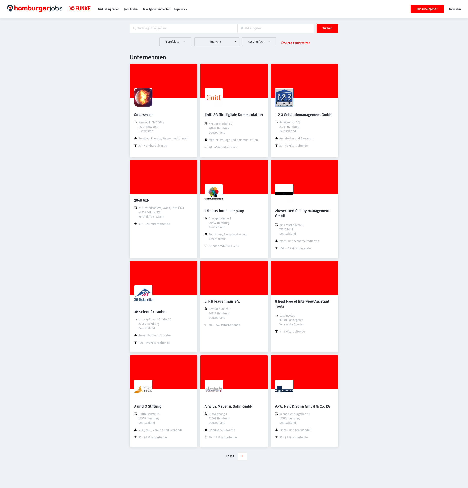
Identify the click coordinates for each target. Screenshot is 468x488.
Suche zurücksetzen (297, 43)
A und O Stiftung (147, 406)
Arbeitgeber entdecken (156, 9)
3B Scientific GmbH (150, 312)
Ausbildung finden (108, 9)
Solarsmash (144, 115)
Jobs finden (131, 9)
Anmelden (455, 9)
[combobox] (183, 28)
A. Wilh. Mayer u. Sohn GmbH (229, 406)
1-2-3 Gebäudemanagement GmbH (303, 115)
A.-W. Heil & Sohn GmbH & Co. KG (302, 406)
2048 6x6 (141, 200)
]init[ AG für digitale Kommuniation (234, 115)
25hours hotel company (224, 211)
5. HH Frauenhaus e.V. (222, 301)
